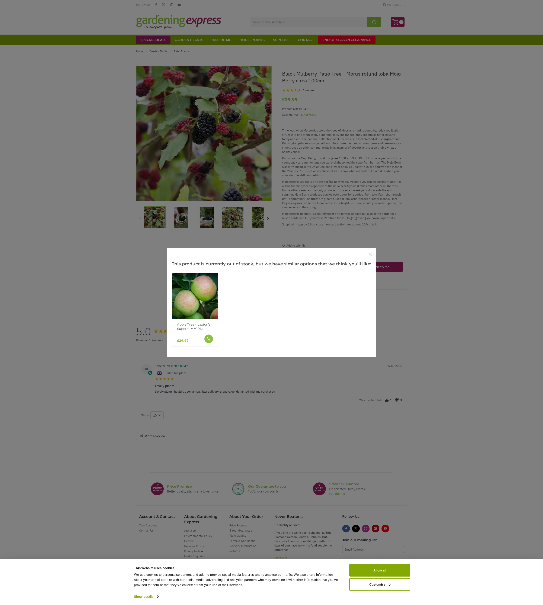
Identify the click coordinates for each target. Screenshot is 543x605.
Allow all (379, 570)
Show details (143, 596)
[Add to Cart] (208, 339)
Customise (377, 584)
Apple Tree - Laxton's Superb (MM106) (193, 326)
